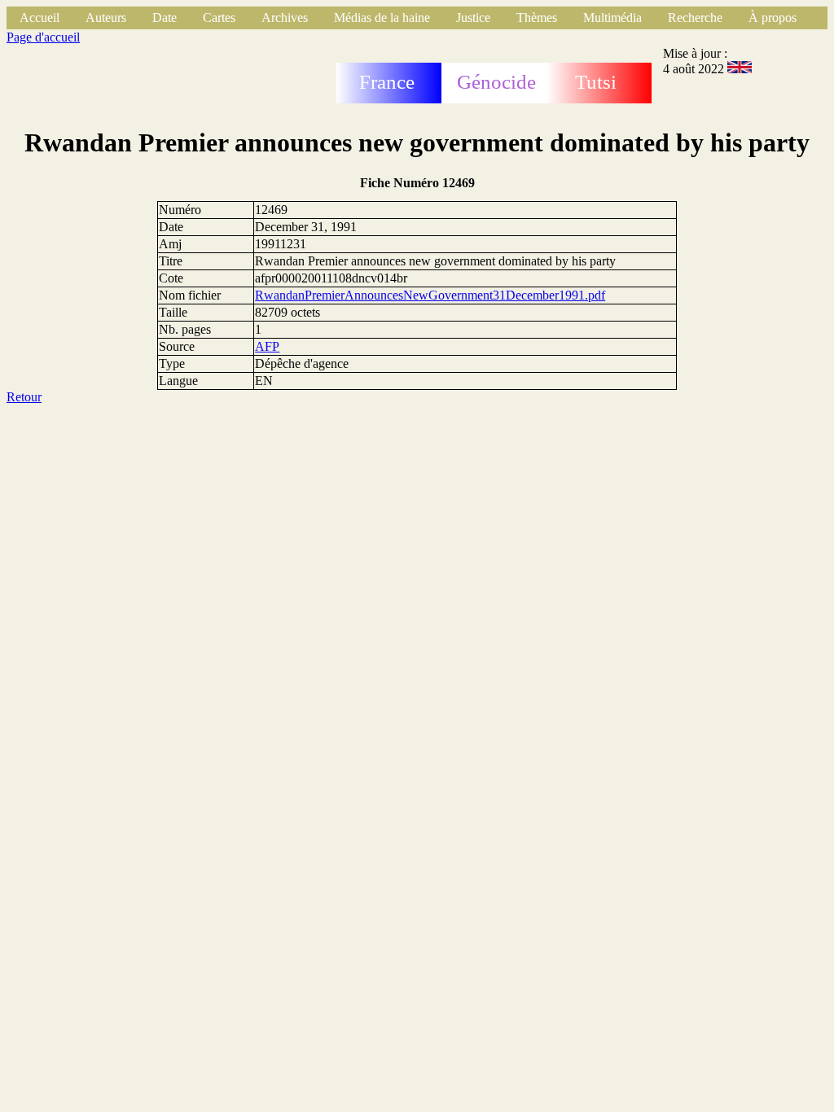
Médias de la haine (382, 17)
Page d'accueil (43, 37)
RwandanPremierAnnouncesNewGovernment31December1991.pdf (430, 295)
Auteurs (106, 17)
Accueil (39, 17)
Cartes (219, 17)
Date (164, 17)
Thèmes (536, 17)
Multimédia (612, 17)
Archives (284, 17)
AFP (267, 346)
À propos (772, 17)
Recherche (695, 17)
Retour (24, 397)
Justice (473, 17)
